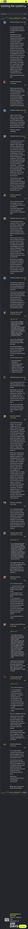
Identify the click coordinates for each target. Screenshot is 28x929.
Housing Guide (19, 357)
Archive (7, 17)
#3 (25, 112)
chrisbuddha (13, 534)
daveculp (12, 678)
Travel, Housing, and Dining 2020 (17, 18)
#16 (25, 747)
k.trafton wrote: (14, 319)
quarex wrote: (14, 631)
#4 (25, 137)
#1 (25, 23)
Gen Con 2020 (11, 18)
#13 (25, 580)
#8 (25, 315)
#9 (25, 379)
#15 (25, 680)
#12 (25, 536)
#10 (25, 419)
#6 (25, 218)
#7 (25, 279)
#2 (25, 85)
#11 (25, 506)
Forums (3, 18)
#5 (25, 198)
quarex (23, 624)
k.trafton (12, 314)
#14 (25, 627)
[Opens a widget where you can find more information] (23, 926)
